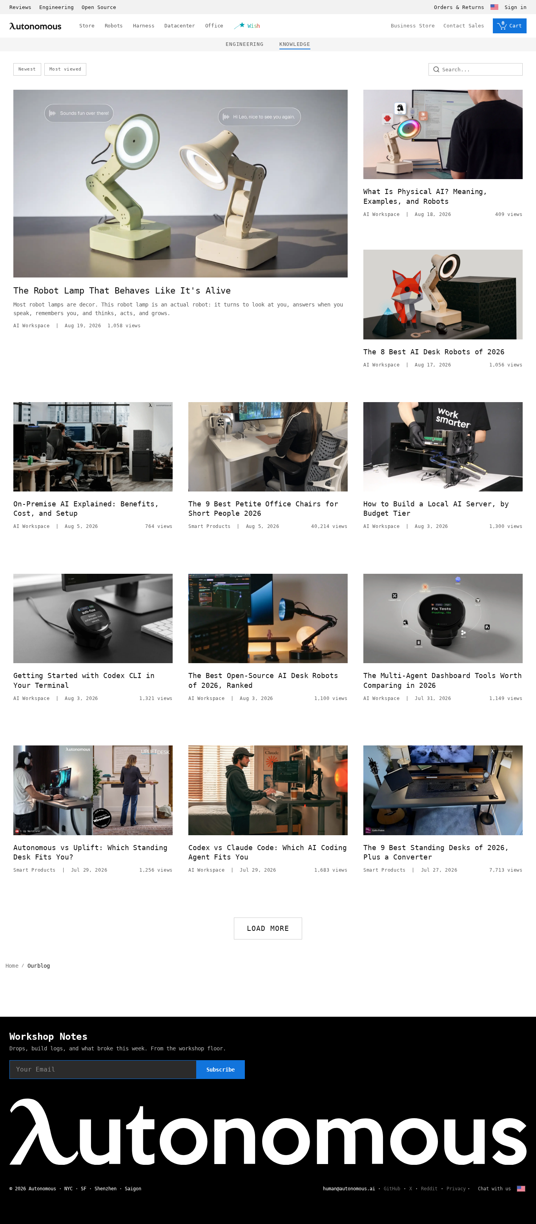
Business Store (413, 26)
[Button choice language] (494, 7)
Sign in (516, 7)
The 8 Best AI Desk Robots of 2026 (434, 352)
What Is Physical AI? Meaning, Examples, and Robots (425, 196)
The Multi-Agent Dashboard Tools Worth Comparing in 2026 (442, 680)
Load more (268, 928)
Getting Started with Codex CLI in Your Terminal (84, 680)
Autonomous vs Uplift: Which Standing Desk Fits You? (90, 852)
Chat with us (494, 1188)
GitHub (392, 1188)
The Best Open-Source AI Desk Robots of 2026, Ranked (263, 680)
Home (11, 966)
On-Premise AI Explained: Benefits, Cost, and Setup (86, 508)
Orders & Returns (459, 7)
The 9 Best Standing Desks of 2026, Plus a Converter (436, 852)
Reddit (429, 1188)
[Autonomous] (35, 26)
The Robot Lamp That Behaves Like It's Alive (122, 291)
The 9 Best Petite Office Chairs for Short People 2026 (263, 508)
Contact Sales (463, 26)
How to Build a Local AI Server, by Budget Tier (436, 508)
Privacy (456, 1188)
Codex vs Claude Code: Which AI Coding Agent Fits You (267, 852)
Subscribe (220, 1069)
